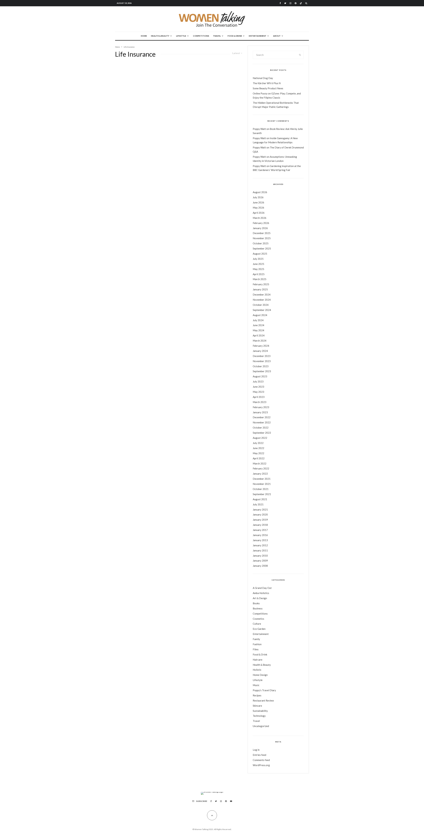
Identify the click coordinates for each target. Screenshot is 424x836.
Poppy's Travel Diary (264, 690)
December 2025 (261, 233)
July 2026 (258, 197)
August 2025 (260, 253)
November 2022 (262, 422)
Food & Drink (235, 36)
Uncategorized (261, 726)
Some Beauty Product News (268, 88)
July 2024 (258, 320)
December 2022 (261, 417)
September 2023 (262, 371)
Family (256, 639)
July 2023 (258, 381)
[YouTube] (231, 801)
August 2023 (260, 376)
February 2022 (261, 468)
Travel (217, 36)
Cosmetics (258, 618)
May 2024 (258, 330)
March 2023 (259, 402)
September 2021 (262, 494)
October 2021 (260, 488)
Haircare (257, 659)
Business (258, 608)
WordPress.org (261, 765)
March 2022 (259, 463)
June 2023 (258, 386)
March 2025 (259, 279)
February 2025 (261, 284)
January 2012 (260, 545)
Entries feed (259, 754)
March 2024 (259, 340)
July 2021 (258, 504)
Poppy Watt (259, 128)
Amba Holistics (261, 593)
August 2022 (260, 437)
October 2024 (260, 304)
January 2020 (260, 514)
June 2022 (258, 448)
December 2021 (261, 478)
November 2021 (262, 483)
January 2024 (260, 350)
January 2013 (260, 540)
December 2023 (261, 355)
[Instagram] (290, 3)
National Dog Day (263, 78)
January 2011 (260, 550)
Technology (259, 715)
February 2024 (261, 345)
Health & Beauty (160, 36)
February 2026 (261, 222)
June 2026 (258, 202)
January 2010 (260, 555)
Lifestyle (181, 36)
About (277, 36)
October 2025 (260, 243)
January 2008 (260, 565)
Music (256, 685)
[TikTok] (301, 3)
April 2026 (259, 212)
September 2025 (262, 248)
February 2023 (261, 407)
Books (256, 603)
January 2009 (260, 560)
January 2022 (260, 473)
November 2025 (262, 238)
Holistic (257, 669)
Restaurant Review (263, 700)
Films (256, 649)
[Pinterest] (295, 3)
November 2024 (262, 299)
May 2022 (258, 453)
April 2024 (259, 335)
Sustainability (260, 710)
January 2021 (260, 509)
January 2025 (260, 289)
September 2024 (262, 309)
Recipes (257, 695)
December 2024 (261, 294)
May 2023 (258, 391)
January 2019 (260, 519)
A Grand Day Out (262, 587)
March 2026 (259, 217)
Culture (257, 623)
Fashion (257, 644)
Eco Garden (259, 628)
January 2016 (260, 535)
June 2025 (258, 263)
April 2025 (259, 274)
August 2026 (260, 192)
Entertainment (257, 36)
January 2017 (260, 529)
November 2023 (262, 361)
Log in (256, 749)
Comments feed (261, 759)
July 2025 (258, 258)
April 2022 (259, 458)
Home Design (260, 674)
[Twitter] (285, 3)
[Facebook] (280, 3)
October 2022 (260, 427)
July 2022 (258, 442)
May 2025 (258, 269)
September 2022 (262, 432)
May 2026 (258, 207)
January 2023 (260, 412)
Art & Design (260, 598)
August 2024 (260, 315)
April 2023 (259, 396)
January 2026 (260, 228)
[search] (300, 55)
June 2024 (258, 325)
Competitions (201, 36)
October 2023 (260, 366)
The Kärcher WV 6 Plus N (267, 83)
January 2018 (260, 524)
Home (144, 36)
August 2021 (260, 499)
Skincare (257, 705)
